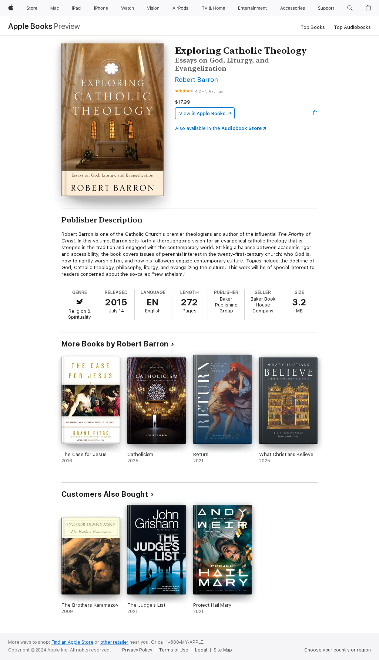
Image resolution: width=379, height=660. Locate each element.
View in (202, 113)
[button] (350, 8)
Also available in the (218, 128)
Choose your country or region (337, 650)
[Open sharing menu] (315, 113)
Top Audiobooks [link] (352, 27)
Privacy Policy (137, 650)
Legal (201, 650)
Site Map (223, 650)
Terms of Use (173, 650)
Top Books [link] (313, 27)
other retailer (114, 642)
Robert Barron (196, 79)
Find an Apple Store (72, 642)
